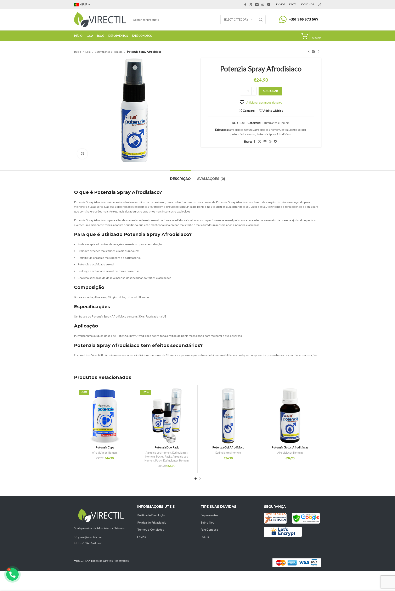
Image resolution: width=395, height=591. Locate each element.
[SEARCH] (261, 19)
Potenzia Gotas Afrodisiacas (290, 447)
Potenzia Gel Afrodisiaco (228, 447)
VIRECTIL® (82, 560)
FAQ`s (205, 536)
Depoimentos (209, 515)
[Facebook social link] (245, 4)
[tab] (180, 176)
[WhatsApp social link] (263, 4)
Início (77, 51)
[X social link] (251, 4)
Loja (88, 51)
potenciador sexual (243, 134)
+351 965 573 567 (303, 19)
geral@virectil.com (90, 537)
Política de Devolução (151, 515)
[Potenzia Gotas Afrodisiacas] (290, 416)
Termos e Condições (150, 529)
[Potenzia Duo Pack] (166, 416)
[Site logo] (100, 19)
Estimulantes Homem (109, 51)
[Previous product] (308, 51)
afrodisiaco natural (241, 129)
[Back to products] (313, 51)
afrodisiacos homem (267, 129)
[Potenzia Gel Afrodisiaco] (228, 416)
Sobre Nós (207, 522)
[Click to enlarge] (82, 154)
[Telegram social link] (269, 4)
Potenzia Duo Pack (166, 447)
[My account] (319, 4)
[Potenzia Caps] (105, 416)
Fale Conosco (209, 529)
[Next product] (318, 51)
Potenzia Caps (105, 447)
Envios (141, 536)
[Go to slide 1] (195, 478)
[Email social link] (257, 4)
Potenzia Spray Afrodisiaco (273, 134)
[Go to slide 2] (200, 478)
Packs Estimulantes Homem (172, 460)
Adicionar (270, 91)
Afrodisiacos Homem (105, 452)
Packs (159, 456)
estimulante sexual (293, 129)
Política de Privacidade (151, 522)
